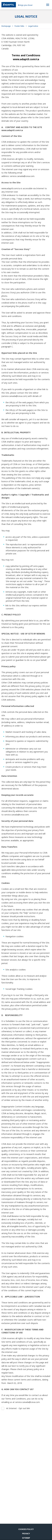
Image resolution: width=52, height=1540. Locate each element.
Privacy (26, 1533)
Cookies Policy (26, 1529)
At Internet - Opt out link (18, 1408)
